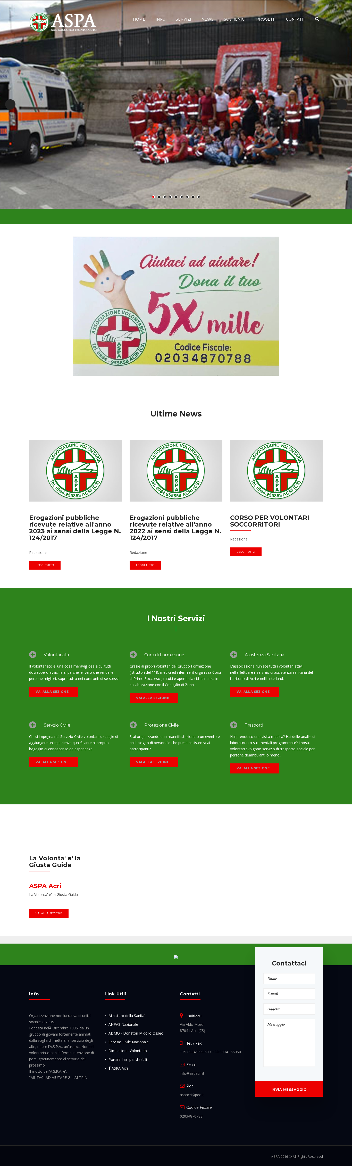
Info (160, 19)
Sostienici (235, 19)
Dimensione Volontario (127, 1050)
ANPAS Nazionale (123, 1024)
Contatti (295, 19)
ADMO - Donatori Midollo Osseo (135, 1033)
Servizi (183, 19)
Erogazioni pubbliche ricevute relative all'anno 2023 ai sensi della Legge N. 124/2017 (75, 528)
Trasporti (254, 725)
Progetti (266, 19)
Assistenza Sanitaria (264, 654)
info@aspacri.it (192, 1073)
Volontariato (56, 654)
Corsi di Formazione (164, 654)
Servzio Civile (57, 725)
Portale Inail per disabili (127, 1059)
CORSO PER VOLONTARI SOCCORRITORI (269, 521)
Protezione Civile (161, 725)
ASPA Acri (119, 1068)
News (208, 19)
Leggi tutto (45, 565)
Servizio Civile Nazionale (128, 1041)
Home (139, 19)
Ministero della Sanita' (126, 1015)
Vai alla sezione (52, 692)
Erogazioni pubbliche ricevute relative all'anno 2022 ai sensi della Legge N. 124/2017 (175, 528)
